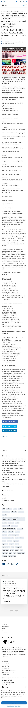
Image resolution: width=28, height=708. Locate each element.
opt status (5, 544)
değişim (4, 514)
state (17, 544)
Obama (9, 541)
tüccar (16, 550)
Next (25, 436)
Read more (6, 601)
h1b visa (18, 532)
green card (20, 528)
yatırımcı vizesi (12, 556)
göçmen (4, 532)
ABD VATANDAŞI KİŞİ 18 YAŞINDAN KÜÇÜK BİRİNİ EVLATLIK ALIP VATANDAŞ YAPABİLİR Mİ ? (14, 593)
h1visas (4, 535)
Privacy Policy (17, 706)
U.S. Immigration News (8, 43)
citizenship (13, 511)
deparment (20, 511)
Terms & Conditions (6, 663)
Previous (4, 436)
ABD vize (9, 508)
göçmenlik (11, 532)
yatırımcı (5, 556)
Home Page (5, 624)
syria (12, 547)
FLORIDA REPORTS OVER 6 (9, 528)
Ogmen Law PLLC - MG (17, 42)
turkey (11, 550)
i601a (9, 535)
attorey (15, 508)
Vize (14, 553)
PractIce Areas (5, 626)
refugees (12, 544)
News (3, 631)
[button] (26, 687)
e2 (12, 522)
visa (10, 553)
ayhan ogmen (6, 511)
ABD (4, 508)
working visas (20, 553)
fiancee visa (14, 525)
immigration (16, 535)
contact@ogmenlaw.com (9, 682)
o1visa (4, 541)
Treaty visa (18, 547)
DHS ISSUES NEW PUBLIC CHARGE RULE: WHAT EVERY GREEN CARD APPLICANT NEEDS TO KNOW (13, 468)
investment (5, 538)
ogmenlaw (15, 541)
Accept (14, 703)
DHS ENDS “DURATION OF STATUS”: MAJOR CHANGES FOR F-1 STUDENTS (13, 518)
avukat (20, 508)
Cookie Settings (5, 668)
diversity (5, 522)
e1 (9, 522)
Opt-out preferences (10, 706)
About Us (4, 628)
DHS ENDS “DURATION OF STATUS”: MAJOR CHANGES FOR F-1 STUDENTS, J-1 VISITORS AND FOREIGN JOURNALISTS (14, 461)
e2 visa (17, 522)
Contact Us (4, 633)
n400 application (19, 538)
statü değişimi (6, 547)
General (4, 498)
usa (21, 550)
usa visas (5, 553)
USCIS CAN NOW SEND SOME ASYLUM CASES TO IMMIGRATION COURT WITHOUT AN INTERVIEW (13, 475)
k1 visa (11, 538)
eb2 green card (6, 525)
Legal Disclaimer (5, 666)
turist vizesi (5, 550)
